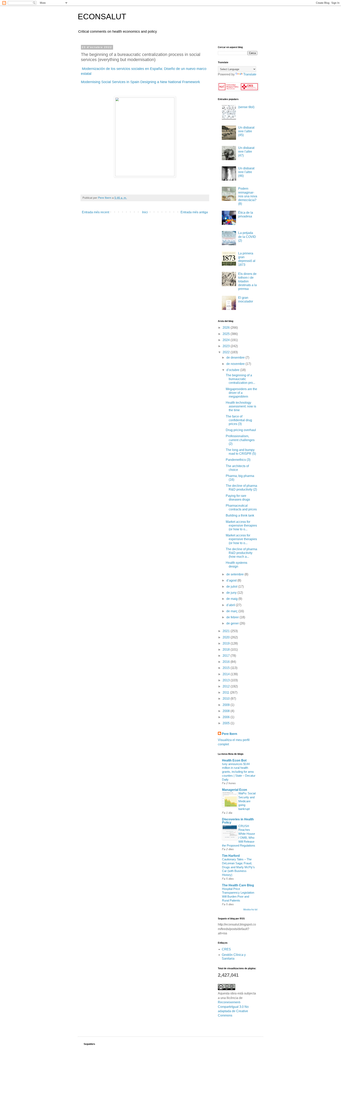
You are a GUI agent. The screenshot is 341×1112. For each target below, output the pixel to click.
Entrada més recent (95, 212)
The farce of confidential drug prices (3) (239, 420)
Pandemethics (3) (238, 459)
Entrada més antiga (194, 212)
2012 (226, 686)
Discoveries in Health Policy (238, 821)
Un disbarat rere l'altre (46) (246, 172)
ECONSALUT (102, 16)
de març (232, 611)
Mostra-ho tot (250, 909)
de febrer (233, 617)
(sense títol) (246, 107)
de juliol (232, 586)
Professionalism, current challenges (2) (240, 439)
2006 (226, 717)
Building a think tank (240, 515)
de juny (231, 592)
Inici (145, 212)
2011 (226, 692)
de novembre (235, 363)
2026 (226, 327)
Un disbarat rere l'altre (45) (246, 131)
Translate (249, 74)
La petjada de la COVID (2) (247, 236)
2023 (226, 346)
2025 (226, 334)
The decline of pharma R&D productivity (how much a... (241, 552)
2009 (226, 705)
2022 (226, 352)
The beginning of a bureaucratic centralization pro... (240, 379)
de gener (233, 623)
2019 (226, 643)
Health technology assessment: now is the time (241, 406)
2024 (226, 340)
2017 (226, 655)
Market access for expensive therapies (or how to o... (241, 525)
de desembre (235, 357)
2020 (226, 637)
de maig (232, 598)
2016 (226, 661)
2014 (226, 674)
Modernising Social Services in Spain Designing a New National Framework (140, 82)
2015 (226, 668)
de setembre (235, 574)
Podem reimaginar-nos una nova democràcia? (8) (247, 196)
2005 (226, 723)
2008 (226, 711)
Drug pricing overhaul (241, 430)
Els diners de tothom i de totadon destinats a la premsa (247, 281)
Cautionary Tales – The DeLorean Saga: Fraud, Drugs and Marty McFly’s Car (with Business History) (238, 867)
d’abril (231, 605)
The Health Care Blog (238, 885)
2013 (226, 680)
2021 (226, 631)
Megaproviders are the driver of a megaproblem (241, 392)
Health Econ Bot (234, 760)
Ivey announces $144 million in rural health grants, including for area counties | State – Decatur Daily (238, 771)
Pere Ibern (229, 733)
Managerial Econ (234, 789)
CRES (226, 949)
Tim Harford (231, 855)
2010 (226, 698)
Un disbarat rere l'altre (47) (246, 151)
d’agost (231, 580)
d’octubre (233, 370)
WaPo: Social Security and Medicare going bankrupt (247, 801)
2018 (226, 649)
